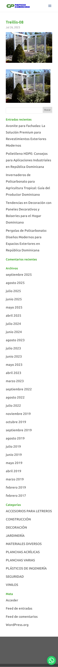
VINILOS (12, 584)
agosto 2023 (15, 340)
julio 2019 (13, 446)
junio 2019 (14, 454)
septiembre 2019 (19, 430)
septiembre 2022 (19, 389)
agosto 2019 (15, 438)
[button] (51, 660)
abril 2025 (13, 315)
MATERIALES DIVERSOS (24, 544)
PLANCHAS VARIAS (20, 560)
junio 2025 (14, 299)
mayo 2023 (14, 364)
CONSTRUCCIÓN (18, 519)
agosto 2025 (15, 283)
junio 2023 (14, 356)
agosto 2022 (15, 397)
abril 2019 (13, 471)
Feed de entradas (19, 608)
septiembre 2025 (19, 274)
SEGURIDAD (15, 576)
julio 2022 (13, 405)
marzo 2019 (15, 479)
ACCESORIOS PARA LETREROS (29, 511)
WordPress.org (17, 625)
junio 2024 (14, 332)
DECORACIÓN (16, 527)
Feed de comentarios (22, 616)
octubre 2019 (16, 422)
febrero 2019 (16, 487)
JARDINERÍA (15, 535)
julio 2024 (13, 323)
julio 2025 (13, 291)
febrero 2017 (16, 495)
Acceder (12, 600)
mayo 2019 (14, 463)
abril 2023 (13, 373)
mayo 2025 (14, 307)
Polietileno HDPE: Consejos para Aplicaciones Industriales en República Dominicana (28, 160)
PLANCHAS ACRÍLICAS (23, 552)
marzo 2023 (15, 381)
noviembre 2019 (18, 413)
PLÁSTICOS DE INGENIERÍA (26, 568)
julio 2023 (13, 348)
